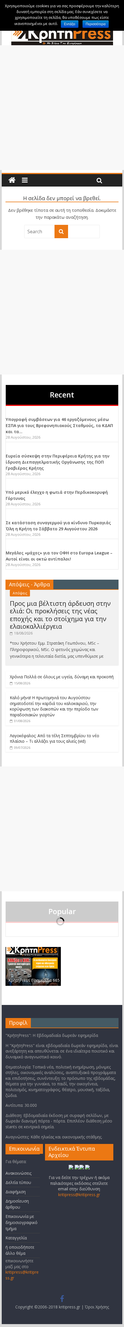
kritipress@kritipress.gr (79, 1194)
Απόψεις (20, 593)
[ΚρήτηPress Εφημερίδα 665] (33, 950)
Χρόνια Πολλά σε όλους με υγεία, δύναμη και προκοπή (62, 676)
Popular (62, 911)
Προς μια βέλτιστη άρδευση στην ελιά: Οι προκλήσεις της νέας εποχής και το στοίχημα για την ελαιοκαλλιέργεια (60, 614)
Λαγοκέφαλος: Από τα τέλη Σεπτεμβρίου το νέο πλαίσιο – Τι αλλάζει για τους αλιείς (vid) (54, 738)
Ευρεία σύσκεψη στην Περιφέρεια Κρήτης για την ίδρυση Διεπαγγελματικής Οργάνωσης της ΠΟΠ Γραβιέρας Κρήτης (57, 462)
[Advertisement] (62, 107)
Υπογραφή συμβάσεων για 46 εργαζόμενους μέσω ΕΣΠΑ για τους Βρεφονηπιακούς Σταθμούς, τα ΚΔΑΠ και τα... (59, 425)
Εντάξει (69, 24)
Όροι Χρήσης (97, 1307)
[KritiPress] (11, 180)
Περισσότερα (96, 24)
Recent (62, 394)
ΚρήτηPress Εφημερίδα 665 (34, 980)
